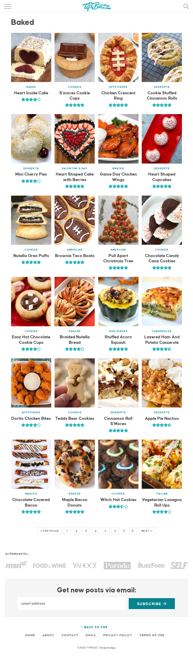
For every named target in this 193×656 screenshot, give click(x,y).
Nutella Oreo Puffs (31, 256)
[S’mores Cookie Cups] (75, 57)
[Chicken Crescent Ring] (118, 57)
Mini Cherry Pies (31, 174)
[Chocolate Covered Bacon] (31, 464)
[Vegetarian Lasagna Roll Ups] (162, 464)
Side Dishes (118, 331)
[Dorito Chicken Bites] (31, 382)
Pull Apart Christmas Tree (118, 259)
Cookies (74, 87)
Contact (70, 635)
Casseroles (162, 331)
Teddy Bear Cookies (74, 419)
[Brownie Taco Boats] (75, 220)
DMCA (91, 635)
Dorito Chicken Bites (31, 419)
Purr (113, 647)
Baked (31, 87)
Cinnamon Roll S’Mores (118, 421)
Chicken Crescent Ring (118, 96)
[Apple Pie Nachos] (162, 382)
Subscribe (150, 604)
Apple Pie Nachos (162, 419)
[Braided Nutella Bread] (75, 301)
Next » (147, 531)
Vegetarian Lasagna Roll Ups (162, 503)
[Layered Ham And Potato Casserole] (162, 301)
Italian (162, 494)
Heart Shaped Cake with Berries (75, 177)
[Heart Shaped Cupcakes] (162, 138)
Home (30, 635)
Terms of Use (151, 635)
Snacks (118, 168)
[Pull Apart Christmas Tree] (118, 220)
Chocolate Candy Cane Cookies (162, 259)
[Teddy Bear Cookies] (75, 382)
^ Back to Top (94, 627)
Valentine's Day (75, 168)
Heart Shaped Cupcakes (161, 177)
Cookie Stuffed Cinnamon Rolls (162, 96)
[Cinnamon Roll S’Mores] (118, 382)
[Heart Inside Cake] (31, 57)
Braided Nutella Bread (75, 340)
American (74, 250)
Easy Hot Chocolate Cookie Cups (31, 340)
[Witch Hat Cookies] (118, 464)
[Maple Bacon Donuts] (75, 464)
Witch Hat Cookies (118, 500)
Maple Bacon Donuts (74, 503)
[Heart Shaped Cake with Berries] (75, 138)
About (48, 635)
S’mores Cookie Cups (74, 96)
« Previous (49, 531)
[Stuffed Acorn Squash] (118, 301)
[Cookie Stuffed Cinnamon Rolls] (162, 57)
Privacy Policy (117, 635)
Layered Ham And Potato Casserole (162, 340)
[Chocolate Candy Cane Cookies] (162, 220)
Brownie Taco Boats (74, 256)
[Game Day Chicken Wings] (118, 138)
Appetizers (118, 87)
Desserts (162, 87)
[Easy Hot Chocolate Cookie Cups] (31, 301)
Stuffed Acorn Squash (118, 340)
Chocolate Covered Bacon (31, 503)
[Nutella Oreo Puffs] (31, 220)
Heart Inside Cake (31, 93)
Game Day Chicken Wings (118, 177)
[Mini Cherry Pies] (31, 138)
